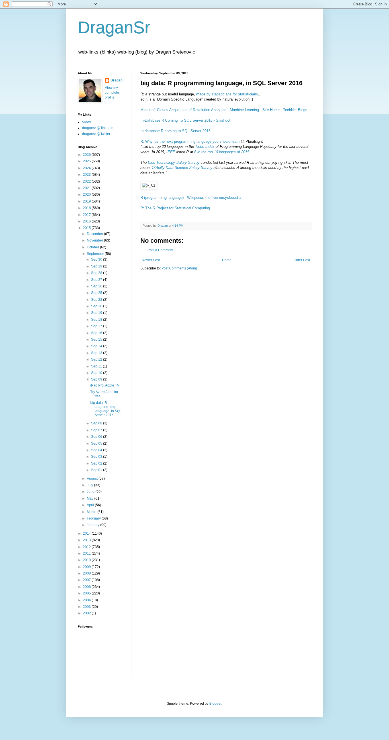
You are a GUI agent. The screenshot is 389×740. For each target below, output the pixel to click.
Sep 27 (97, 280)
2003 (87, 607)
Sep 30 (97, 259)
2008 (87, 573)
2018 (87, 208)
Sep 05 (97, 443)
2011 (87, 553)
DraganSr (114, 27)
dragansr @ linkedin (97, 128)
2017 (87, 215)
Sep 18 (97, 320)
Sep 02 (97, 463)
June (91, 492)
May (90, 498)
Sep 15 (97, 340)
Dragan (116, 80)
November (95, 240)
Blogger (215, 704)
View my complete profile (112, 92)
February (94, 518)
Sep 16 (97, 333)
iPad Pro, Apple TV (104, 385)
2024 (87, 168)
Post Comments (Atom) (179, 268)
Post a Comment (160, 250)
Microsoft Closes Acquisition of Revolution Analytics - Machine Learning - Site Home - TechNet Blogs (223, 110)
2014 (87, 533)
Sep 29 (97, 266)
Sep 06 (97, 437)
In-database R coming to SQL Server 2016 (175, 131)
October (93, 247)
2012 (87, 547)
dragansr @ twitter (96, 134)
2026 (87, 155)
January (93, 525)
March (92, 512)
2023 (87, 175)
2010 (87, 560)
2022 (87, 181)
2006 (87, 587)
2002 (87, 613)
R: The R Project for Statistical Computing (175, 208)
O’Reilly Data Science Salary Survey (182, 167)
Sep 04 (97, 450)
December (95, 234)
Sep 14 (97, 346)
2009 (87, 567)
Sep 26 (97, 286)
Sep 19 (97, 313)
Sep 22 (97, 300)
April (91, 505)
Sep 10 (97, 373)
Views (86, 122)
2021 (87, 188)
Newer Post (151, 260)
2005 (87, 593)
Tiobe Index (204, 146)
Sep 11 (97, 366)
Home (227, 260)
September (96, 254)
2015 (87, 228)
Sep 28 (97, 273)
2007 (87, 580)
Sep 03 (97, 457)
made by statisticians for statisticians (227, 94)
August (93, 479)
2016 (87, 221)
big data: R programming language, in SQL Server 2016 (106, 409)
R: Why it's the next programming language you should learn (189, 141)
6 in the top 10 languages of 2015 (221, 152)
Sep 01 (97, 470)
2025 (87, 161)
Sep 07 (97, 430)
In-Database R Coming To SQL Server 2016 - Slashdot (185, 120)
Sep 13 (97, 353)
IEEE (170, 152)
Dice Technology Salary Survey (174, 162)
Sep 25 (97, 293)
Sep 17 (97, 326)
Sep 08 (97, 423)
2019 (87, 201)
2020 (87, 195)
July (90, 485)
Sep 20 (97, 306)
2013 (87, 540)
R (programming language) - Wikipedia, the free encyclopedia (190, 197)
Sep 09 (97, 379)
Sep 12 (97, 359)
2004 (87, 600)
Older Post (302, 260)
